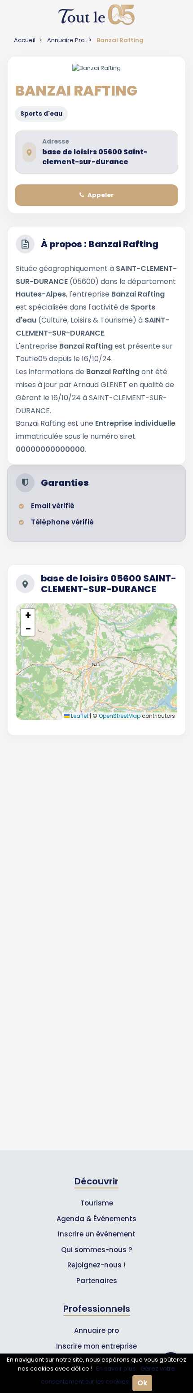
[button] (28, 615)
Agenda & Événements (96, 1218)
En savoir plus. (116, 1368)
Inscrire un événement (97, 1234)
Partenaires (96, 1280)
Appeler (101, 195)
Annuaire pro (96, 1330)
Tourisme (96, 1203)
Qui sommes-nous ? (96, 1249)
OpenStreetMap (119, 716)
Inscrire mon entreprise (96, 1346)
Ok (142, 1383)
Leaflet (79, 716)
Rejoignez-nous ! (96, 1265)
